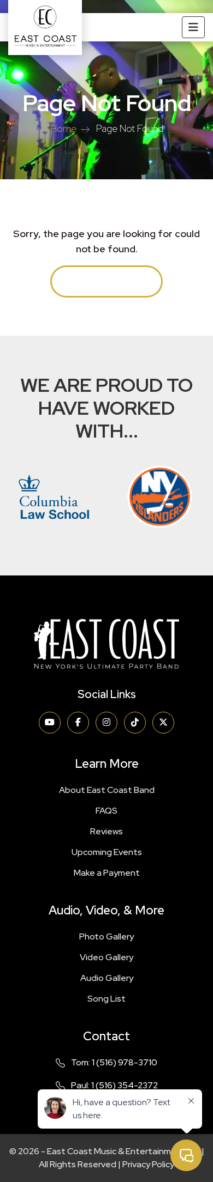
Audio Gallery (106, 978)
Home (63, 128)
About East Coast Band (107, 790)
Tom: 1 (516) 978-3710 (114, 1062)
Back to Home (106, 281)
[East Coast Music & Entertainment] (45, 27)
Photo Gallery (106, 936)
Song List (106, 998)
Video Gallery (106, 957)
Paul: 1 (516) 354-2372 (114, 1085)
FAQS (106, 810)
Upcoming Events (107, 852)
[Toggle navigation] (193, 27)
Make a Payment (107, 872)
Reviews (106, 831)
